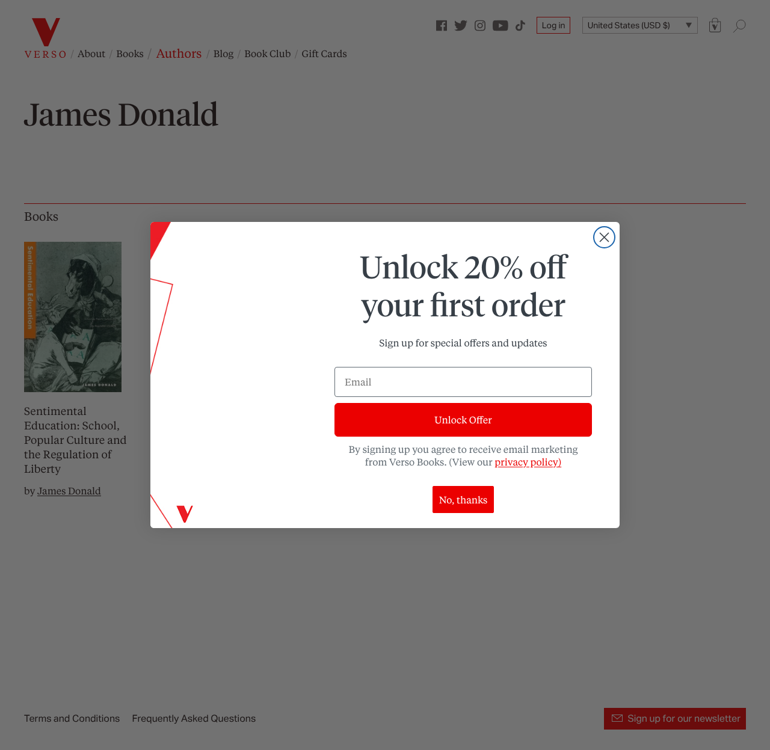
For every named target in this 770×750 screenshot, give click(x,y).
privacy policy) (527, 461)
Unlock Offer (462, 419)
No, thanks (463, 499)
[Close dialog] (604, 237)
